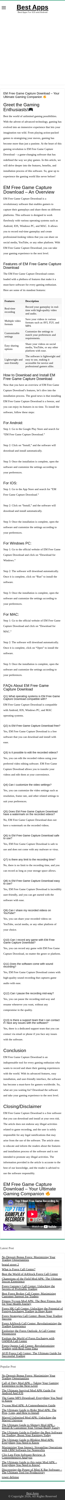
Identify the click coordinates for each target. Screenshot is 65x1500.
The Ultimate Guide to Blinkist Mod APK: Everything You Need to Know (28, 1441)
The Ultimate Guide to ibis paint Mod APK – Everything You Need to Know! (29, 1463)
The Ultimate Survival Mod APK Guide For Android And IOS (28, 1392)
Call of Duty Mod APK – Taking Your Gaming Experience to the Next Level (30, 1384)
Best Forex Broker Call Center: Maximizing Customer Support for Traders (29, 1295)
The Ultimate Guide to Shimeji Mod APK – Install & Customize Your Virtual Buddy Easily (31, 1426)
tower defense (10, 1477)
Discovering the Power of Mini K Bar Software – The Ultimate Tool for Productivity (32, 1471)
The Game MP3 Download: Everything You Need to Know (32, 1399)
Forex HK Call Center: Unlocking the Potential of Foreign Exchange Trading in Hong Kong (32, 1310)
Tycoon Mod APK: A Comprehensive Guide (28, 1405)
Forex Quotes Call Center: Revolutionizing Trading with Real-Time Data (28, 1347)
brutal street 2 (10, 1264)
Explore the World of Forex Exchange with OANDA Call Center (28, 1340)
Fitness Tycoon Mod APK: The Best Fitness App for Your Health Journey (31, 1302)
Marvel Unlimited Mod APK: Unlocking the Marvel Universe (29, 1419)
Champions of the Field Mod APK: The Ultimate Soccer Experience (32, 1280)
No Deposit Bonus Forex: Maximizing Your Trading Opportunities (28, 1258)
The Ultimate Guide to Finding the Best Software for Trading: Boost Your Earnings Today (32, 1434)
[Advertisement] (32, 49)
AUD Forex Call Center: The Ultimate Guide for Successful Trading (31, 1354)
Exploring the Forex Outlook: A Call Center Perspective (28, 1332)
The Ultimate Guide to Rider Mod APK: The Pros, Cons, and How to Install (29, 1411)
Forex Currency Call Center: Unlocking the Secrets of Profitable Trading (28, 1287)
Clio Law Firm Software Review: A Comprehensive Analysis (23, 1456)
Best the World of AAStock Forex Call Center (30, 1274)
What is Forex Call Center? (18, 1269)
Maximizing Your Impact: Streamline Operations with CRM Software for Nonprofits (32, 1449)
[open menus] (4, 7)
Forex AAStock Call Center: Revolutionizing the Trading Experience (32, 1325)
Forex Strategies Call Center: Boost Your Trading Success (32, 1317)
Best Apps (32, 7)
